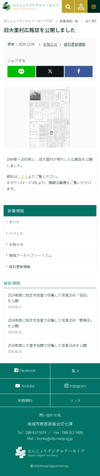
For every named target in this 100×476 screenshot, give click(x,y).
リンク (75, 400)
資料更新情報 (74, 44)
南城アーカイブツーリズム (30, 255)
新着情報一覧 (69, 21)
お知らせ (50, 44)
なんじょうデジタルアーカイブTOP (28, 21)
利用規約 (25, 400)
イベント (16, 233)
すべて (14, 222)
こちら (22, 176)
